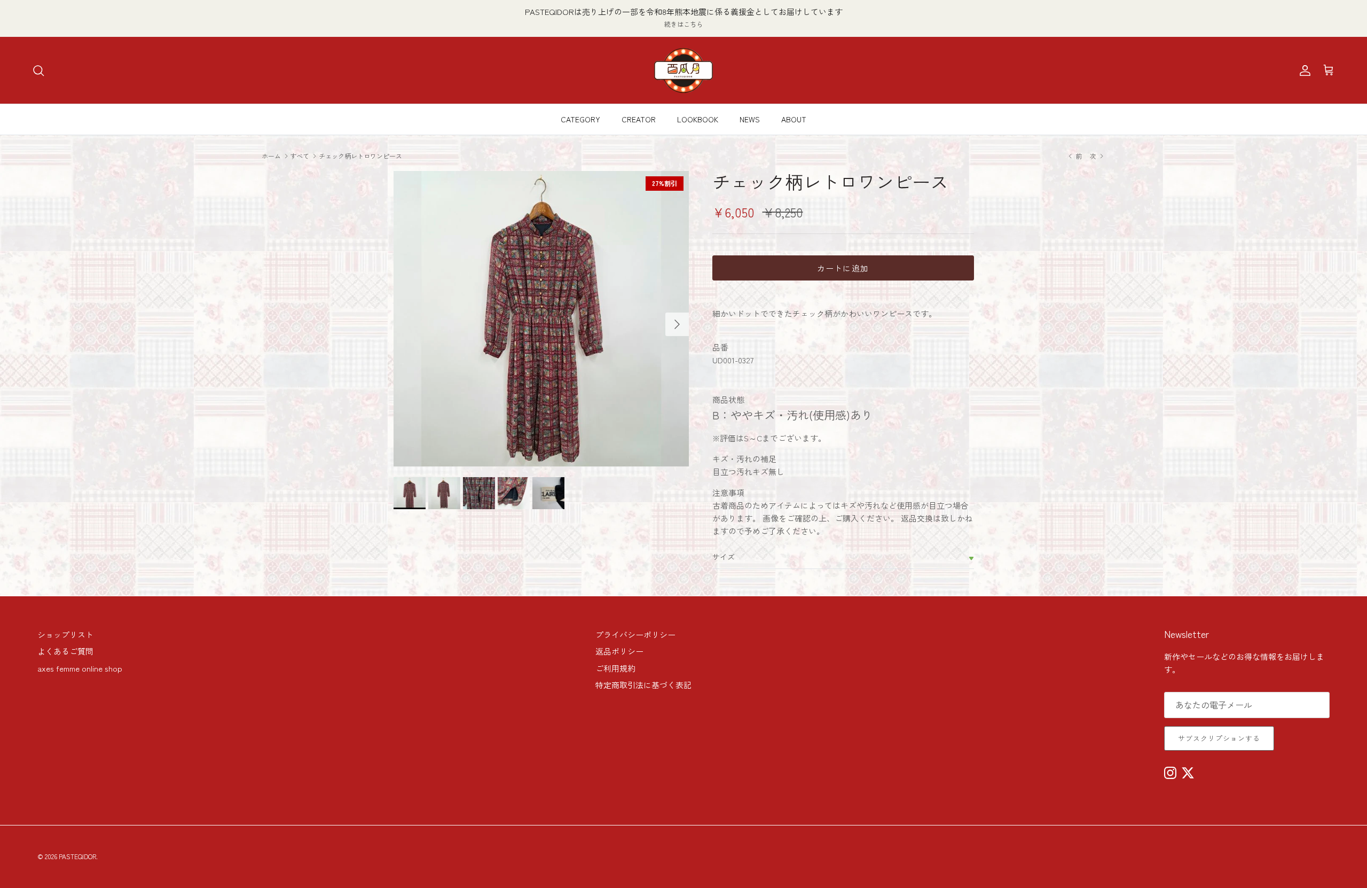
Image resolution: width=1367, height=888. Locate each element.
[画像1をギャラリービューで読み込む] (541, 318)
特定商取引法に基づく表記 (643, 684)
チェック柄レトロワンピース (360, 155)
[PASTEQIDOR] (683, 70)
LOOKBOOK (697, 119)
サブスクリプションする (1219, 738)
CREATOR (639, 119)
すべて (299, 155)
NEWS (750, 119)
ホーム (271, 155)
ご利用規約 (615, 668)
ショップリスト (65, 634)
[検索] (38, 70)
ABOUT (793, 119)
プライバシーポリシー (635, 634)
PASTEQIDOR (77, 856)
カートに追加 (843, 268)
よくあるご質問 (65, 651)
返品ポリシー (619, 651)
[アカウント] (1302, 70)
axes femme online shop (79, 668)
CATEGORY (580, 119)
